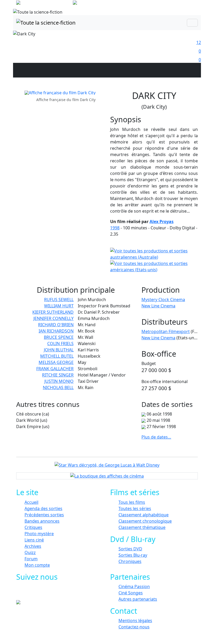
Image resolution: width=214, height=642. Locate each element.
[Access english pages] (91, 4)
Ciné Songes (130, 593)
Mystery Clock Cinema (163, 299)
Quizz (30, 552)
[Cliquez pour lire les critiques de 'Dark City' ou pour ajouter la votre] (118, 240)
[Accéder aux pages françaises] (44, 4)
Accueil (31, 502)
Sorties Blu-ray (132, 555)
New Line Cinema (158, 306)
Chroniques (129, 561)
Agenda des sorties (43, 508)
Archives (33, 546)
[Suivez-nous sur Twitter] (41, 592)
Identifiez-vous (183, 5)
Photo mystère (39, 533)
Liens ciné (34, 540)
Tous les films (131, 502)
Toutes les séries (134, 508)
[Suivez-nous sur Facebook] (29, 592)
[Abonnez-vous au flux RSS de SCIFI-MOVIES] (64, 592)
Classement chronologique (145, 521)
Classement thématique (141, 527)
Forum (31, 559)
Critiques (33, 527)
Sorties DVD (130, 549)
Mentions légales (135, 620)
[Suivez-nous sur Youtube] (53, 592)
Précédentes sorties (44, 515)
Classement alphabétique (143, 515)
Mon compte (37, 565)
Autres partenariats (137, 599)
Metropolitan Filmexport (165, 331)
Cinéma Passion (134, 586)
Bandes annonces (42, 521)
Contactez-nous (134, 627)
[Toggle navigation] (192, 23)
